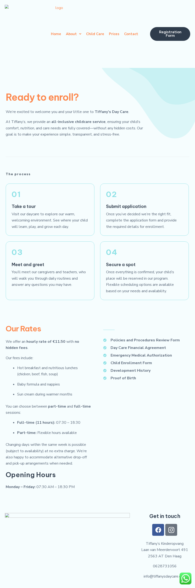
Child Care (95, 34)
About (71, 34)
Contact (131, 34)
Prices (114, 34)
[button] (73, 34)
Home (56, 34)
